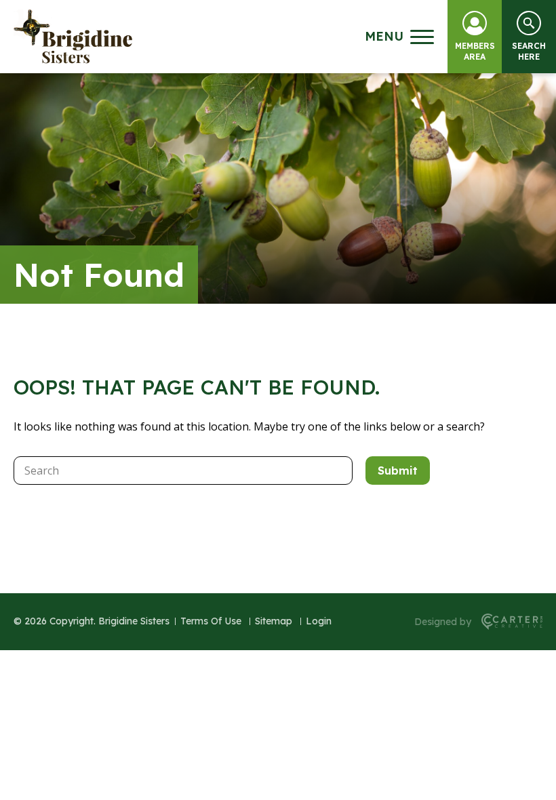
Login (319, 621)
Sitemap (273, 621)
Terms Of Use (210, 621)
